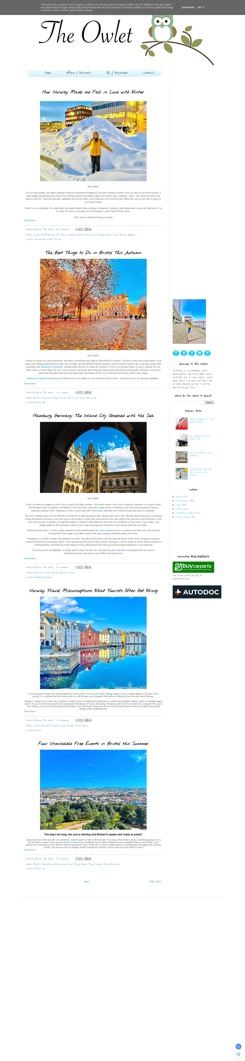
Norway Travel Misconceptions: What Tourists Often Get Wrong (93, 591)
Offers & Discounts (78, 73)
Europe (36, 234)
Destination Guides (49, 397)
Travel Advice (86, 397)
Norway (87, 234)
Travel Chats (105, 234)
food (69, 397)
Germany (63, 572)
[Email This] (77, 229)
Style (178, 505)
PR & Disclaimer (117, 73)
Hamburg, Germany (43, 577)
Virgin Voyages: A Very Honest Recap (202, 420)
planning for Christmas (52, 367)
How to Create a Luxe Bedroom (201, 454)
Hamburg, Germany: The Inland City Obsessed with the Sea (93, 416)
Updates (131, 234)
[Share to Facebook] (86, 229)
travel (94, 234)
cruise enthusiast (107, 530)
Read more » (30, 220)
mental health (75, 234)
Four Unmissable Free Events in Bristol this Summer (93, 744)
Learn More (188, 7)
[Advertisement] (193, 139)
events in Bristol (72, 842)
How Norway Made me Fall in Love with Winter (93, 92)
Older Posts (155, 881)
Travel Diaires (119, 234)
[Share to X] (83, 229)
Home (48, 73)
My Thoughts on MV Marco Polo (200, 437)
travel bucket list (114, 553)
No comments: (63, 229)
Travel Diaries (95, 864)
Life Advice (61, 234)
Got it (201, 7)
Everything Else (48, 234)
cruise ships (97, 510)
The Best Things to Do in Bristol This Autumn (93, 253)
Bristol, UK (40, 402)
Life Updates (182, 501)
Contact (149, 73)
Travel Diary (110, 864)
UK (95, 397)
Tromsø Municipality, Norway (48, 239)
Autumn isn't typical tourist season (43, 378)
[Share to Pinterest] (90, 229)
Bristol (36, 397)
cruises (36, 725)
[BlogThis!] (80, 229)
